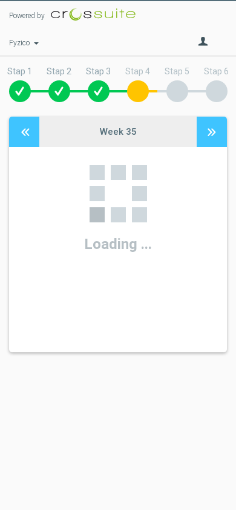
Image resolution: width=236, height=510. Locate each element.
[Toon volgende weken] (212, 132)
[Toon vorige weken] (24, 132)
